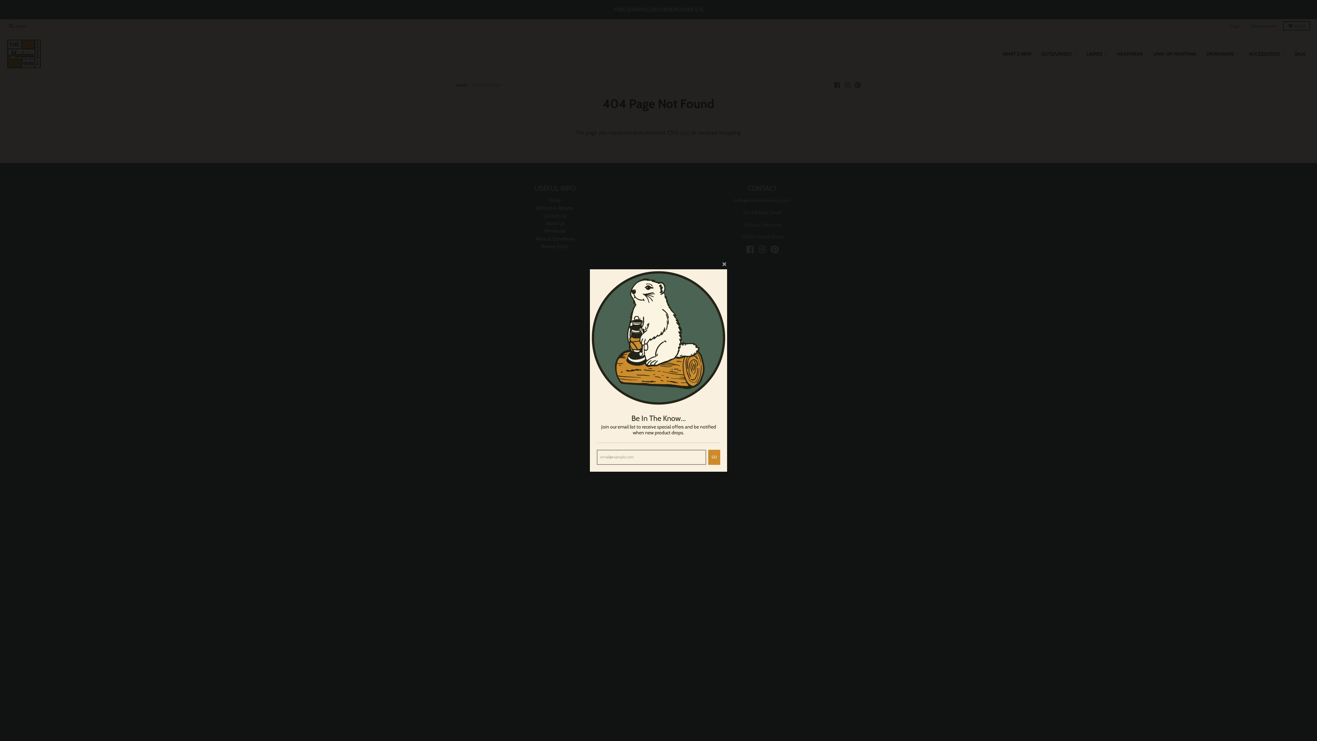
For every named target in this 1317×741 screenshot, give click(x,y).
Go (714, 457)
